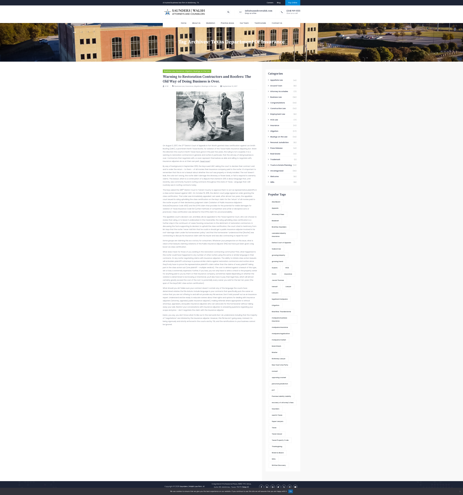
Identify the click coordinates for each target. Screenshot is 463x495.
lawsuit (275, 286)
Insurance (180, 71)
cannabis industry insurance (279, 234)
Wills (272, 182)
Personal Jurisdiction (279, 142)
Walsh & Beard (277, 453)
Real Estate (275, 154)
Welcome (274, 176)
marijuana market (279, 340)
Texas (274, 427)
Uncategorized (276, 171)
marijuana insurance (280, 327)
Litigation (189, 71)
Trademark (275, 159)
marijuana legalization (281, 333)
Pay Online (292, 2)
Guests (274, 268)
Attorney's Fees (278, 214)
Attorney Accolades (279, 91)
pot (273, 390)
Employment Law (277, 114)
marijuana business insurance (279, 319)
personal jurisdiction (280, 384)
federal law (276, 249)
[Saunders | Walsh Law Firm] (184, 12)
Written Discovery (279, 465)
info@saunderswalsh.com (258, 10)
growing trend (277, 261)
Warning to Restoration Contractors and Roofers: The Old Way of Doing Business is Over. (207, 79)
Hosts (274, 274)
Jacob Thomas (278, 280)
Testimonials (260, 23)
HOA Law (274, 120)
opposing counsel (279, 377)
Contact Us (277, 23)
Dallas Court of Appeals (281, 242)
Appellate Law (276, 80)
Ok (290, 491)
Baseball (275, 221)
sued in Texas (277, 415)
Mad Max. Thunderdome (281, 311)
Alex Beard (276, 202)
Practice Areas (227, 23)
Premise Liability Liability (281, 396)
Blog (278, 2)
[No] (460, 491)
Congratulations (277, 103)
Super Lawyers (277, 421)
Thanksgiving (277, 446)
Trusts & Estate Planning (281, 165)
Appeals (275, 208)
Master (274, 352)
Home (183, 23)
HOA (287, 268)
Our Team (244, 23)
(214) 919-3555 (293, 10)
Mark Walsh (276, 346)
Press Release (276, 148)
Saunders (275, 409)
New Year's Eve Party (280, 365)
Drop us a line (250, 13)
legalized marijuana (280, 299)
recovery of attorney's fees (282, 402)
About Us (196, 23)
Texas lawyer (277, 434)
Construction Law (278, 108)
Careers (270, 2)
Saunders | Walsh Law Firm (191, 486)
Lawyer (288, 286)
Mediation (210, 23)
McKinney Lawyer (278, 359)
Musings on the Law (201, 71)
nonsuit (275, 371)
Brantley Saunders (279, 227)
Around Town (276, 86)
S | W (166, 86)
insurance (288, 274)
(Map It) (245, 487)
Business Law (169, 71)
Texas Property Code (280, 440)
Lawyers (275, 293)
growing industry (278, 255)
